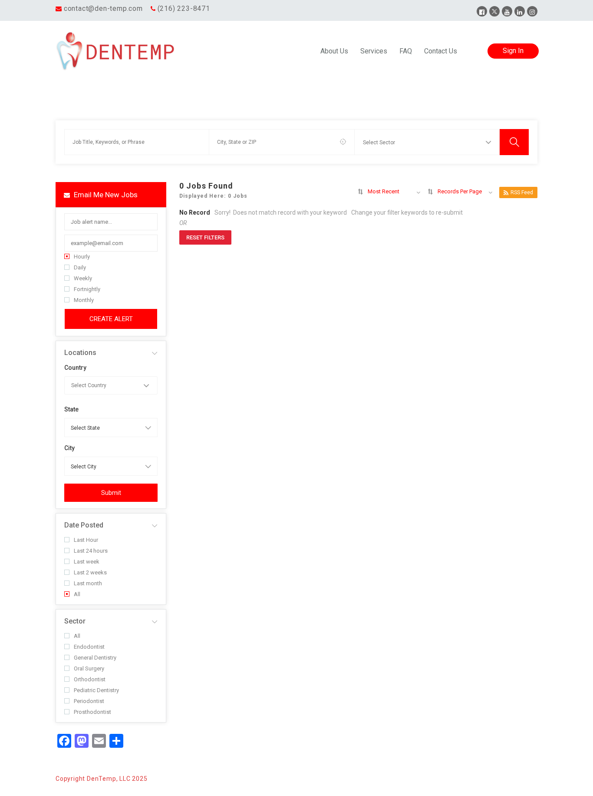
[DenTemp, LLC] (116, 51)
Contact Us (440, 51)
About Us (334, 51)
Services (373, 51)
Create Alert (111, 319)
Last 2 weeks (90, 572)
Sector (75, 621)
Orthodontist (89, 679)
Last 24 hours (91, 551)
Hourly (82, 256)
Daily (80, 267)
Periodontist (89, 701)
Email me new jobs (105, 194)
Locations (80, 352)
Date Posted (83, 525)
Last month (88, 583)
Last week (86, 561)
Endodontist (89, 647)
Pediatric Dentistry (96, 690)
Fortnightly (87, 289)
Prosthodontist (92, 712)
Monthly (84, 300)
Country (75, 368)
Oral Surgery (89, 668)
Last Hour (86, 540)
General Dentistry (95, 657)
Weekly (83, 278)
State (71, 409)
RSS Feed (522, 192)
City (69, 448)
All (77, 594)
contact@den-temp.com (103, 8)
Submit (111, 492)
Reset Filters (205, 237)
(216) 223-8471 (184, 8)
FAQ (405, 51)
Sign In (513, 50)
